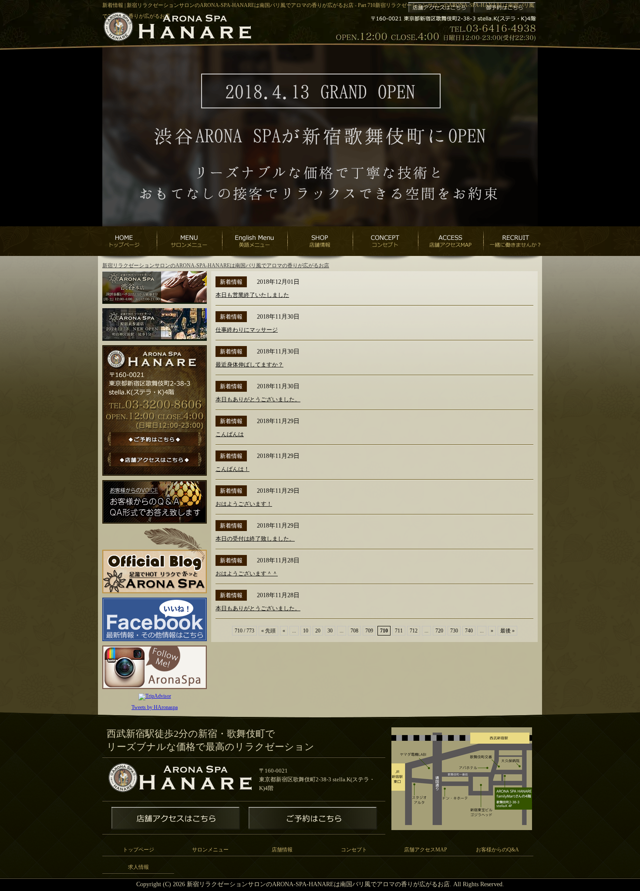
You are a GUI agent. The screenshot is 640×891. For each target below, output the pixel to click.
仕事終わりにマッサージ (247, 329)
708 (354, 631)
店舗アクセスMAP (425, 850)
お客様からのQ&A (497, 850)
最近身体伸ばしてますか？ (249, 364)
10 (305, 631)
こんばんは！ (232, 469)
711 (399, 631)
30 (330, 631)
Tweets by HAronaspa (154, 707)
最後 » (507, 631)
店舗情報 (282, 850)
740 (469, 631)
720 (439, 631)
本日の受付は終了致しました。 (255, 538)
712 (414, 631)
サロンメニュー (210, 850)
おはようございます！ (244, 504)
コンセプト (354, 850)
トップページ (138, 850)
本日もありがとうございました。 (258, 399)
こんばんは (230, 434)
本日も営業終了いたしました (252, 295)
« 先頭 (268, 631)
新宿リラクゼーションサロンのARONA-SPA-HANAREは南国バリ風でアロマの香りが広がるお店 (215, 265)
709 (369, 631)
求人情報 (138, 867)
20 (317, 631)
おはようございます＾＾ (247, 573)
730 (454, 631)
